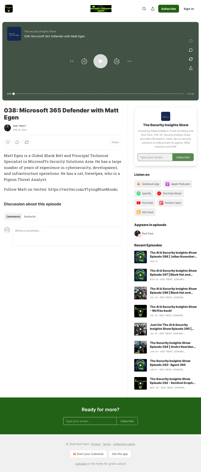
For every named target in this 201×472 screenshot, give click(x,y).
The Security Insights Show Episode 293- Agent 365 (170, 363)
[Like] (8, 142)
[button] (72, 61)
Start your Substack (90, 454)
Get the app (120, 454)
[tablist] (21, 217)
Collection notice (124, 444)
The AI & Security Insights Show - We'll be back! (173, 309)
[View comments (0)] (191, 50)
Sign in (189, 9)
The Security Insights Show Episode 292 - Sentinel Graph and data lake (171, 381)
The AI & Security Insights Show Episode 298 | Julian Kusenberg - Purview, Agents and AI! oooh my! (173, 255)
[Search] (144, 9)
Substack (81, 464)
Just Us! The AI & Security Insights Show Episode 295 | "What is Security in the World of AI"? (172, 327)
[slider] (99, 94)
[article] (166, 257)
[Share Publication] (153, 9)
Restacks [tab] (30, 216)
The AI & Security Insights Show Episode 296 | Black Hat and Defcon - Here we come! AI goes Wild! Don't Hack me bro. (173, 291)
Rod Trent (19, 126)
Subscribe (168, 9)
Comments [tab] (13, 216)
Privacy (95, 444)
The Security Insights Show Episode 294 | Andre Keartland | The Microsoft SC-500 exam (173, 345)
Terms (107, 444)
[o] (140, 257)
